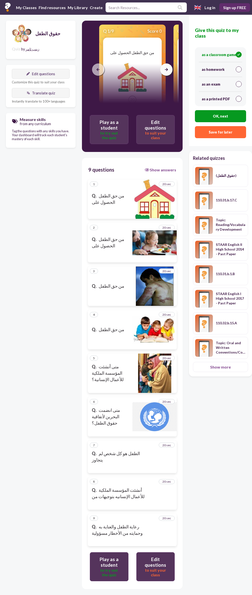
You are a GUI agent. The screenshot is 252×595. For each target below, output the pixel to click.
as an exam (211, 84)
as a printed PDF (216, 99)
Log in (210, 7)
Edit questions (43, 74)
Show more (220, 367)
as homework (213, 69)
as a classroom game (219, 55)
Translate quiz (43, 93)
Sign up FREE (234, 7)
